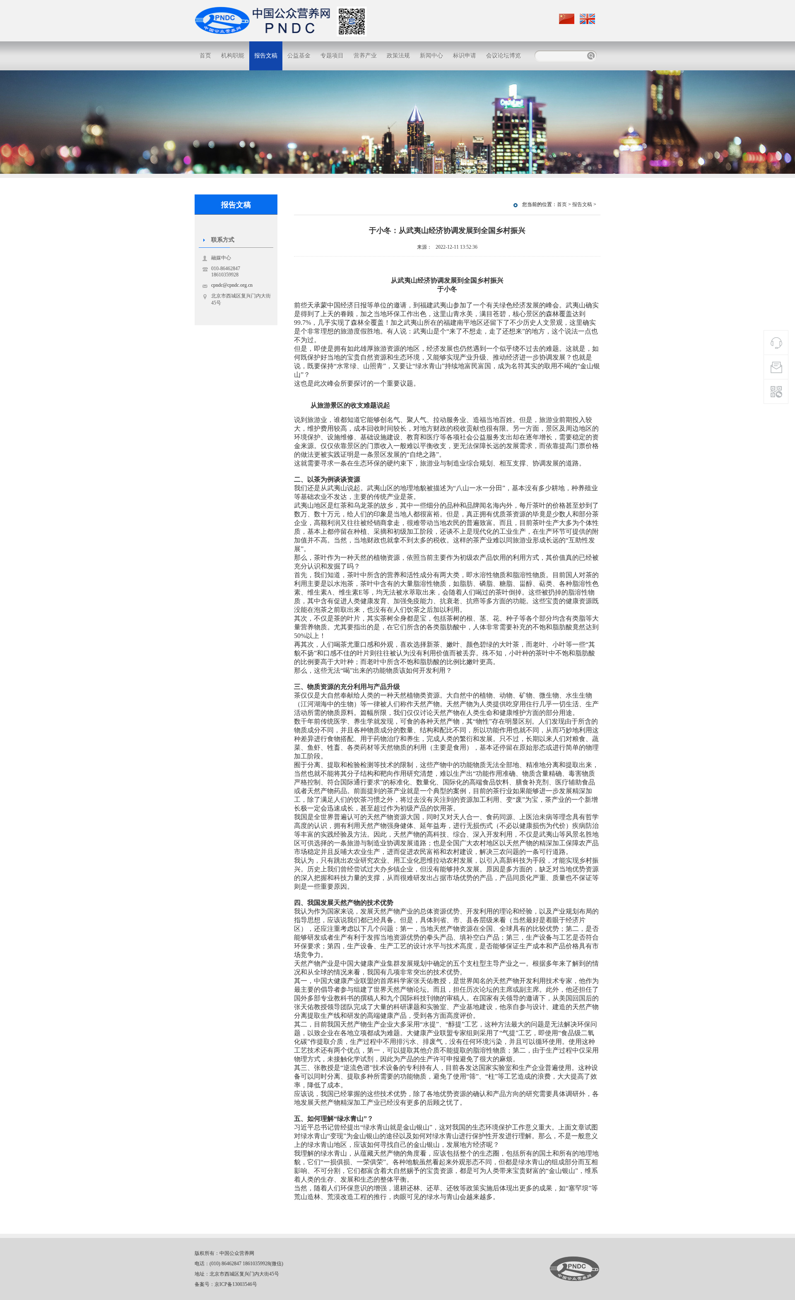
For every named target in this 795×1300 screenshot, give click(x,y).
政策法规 (398, 56)
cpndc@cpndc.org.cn (232, 285)
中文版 (567, 19)
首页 (205, 56)
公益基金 (299, 56)
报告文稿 (265, 56)
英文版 (588, 19)
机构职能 (232, 56)
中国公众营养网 (574, 1269)
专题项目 (332, 56)
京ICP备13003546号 (235, 1284)
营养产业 (365, 56)
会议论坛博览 (503, 56)
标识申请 (464, 56)
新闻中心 (431, 56)
